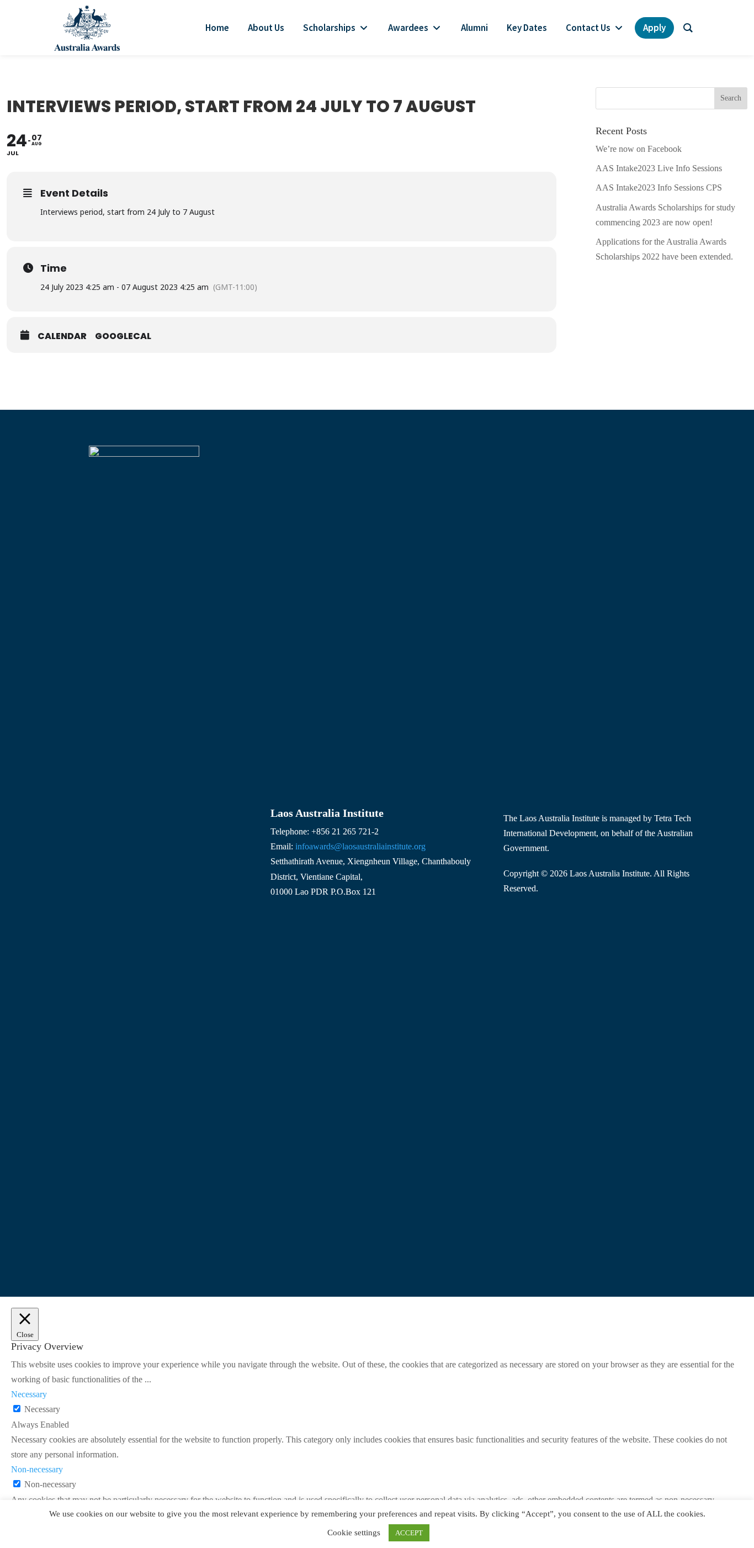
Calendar (62, 336)
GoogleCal (123, 336)
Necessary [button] (29, 1394)
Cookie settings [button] (353, 1532)
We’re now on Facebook (639, 149)
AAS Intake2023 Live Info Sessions (659, 168)
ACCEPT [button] (409, 1533)
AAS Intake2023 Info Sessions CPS (659, 187)
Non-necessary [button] (37, 1469)
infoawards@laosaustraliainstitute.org (360, 846)
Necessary (42, 1409)
